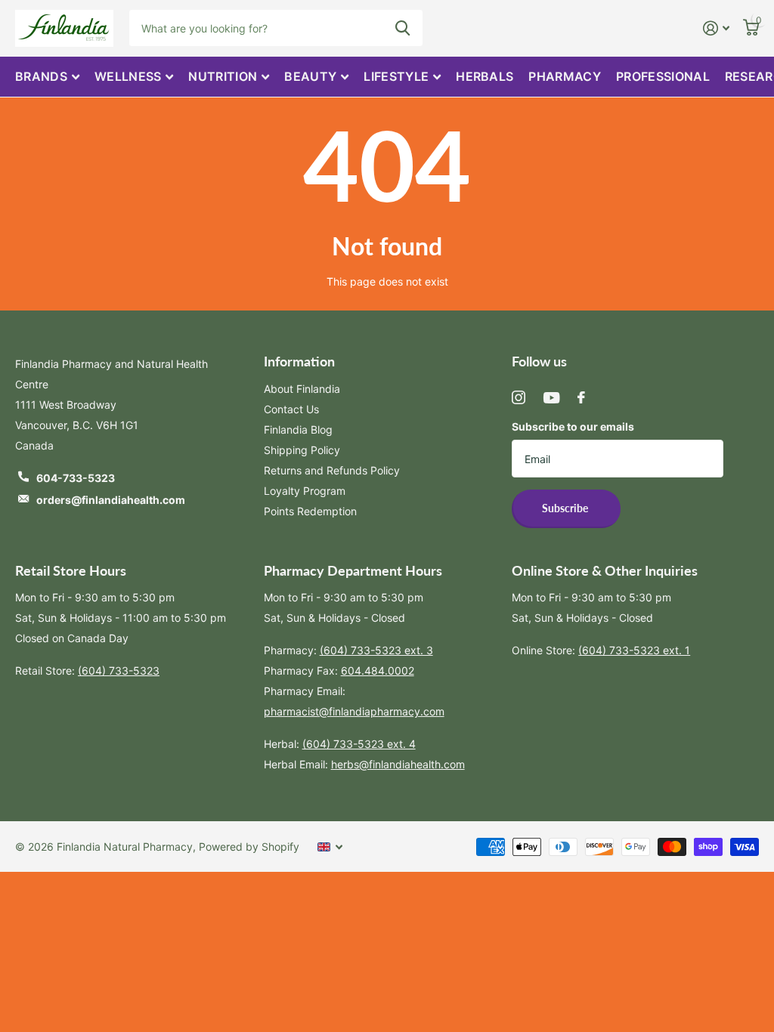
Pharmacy (564, 76)
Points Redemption (310, 511)
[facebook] (581, 397)
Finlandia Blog (298, 429)
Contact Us (291, 409)
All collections (47, 76)
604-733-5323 (75, 477)
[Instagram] (518, 397)
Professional (663, 76)
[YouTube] (551, 397)
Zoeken (402, 28)
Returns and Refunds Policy (332, 470)
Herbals (484, 76)
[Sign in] (716, 28)
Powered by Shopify (249, 846)
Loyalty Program (304, 490)
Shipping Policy (302, 449)
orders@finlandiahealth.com (110, 499)
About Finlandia (302, 388)
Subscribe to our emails (573, 426)
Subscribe (566, 508)
